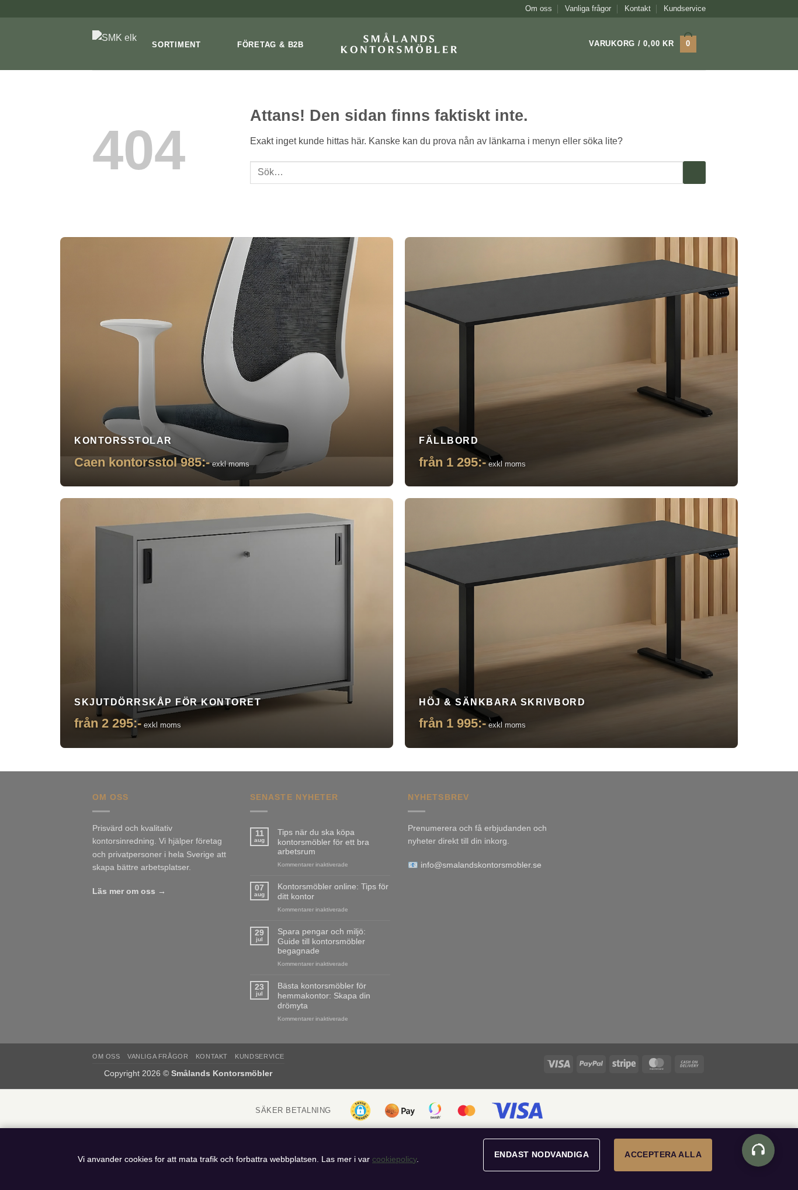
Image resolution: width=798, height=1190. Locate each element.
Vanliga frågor (588, 8)
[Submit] (694, 172)
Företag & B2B (270, 44)
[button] (643, 44)
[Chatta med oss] (758, 1150)
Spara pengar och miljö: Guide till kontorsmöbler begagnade (321, 941)
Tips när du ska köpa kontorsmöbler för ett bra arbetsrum (323, 842)
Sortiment (176, 44)
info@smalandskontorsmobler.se (481, 864)
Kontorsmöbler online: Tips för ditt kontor (332, 891)
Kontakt (637, 8)
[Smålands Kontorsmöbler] (117, 43)
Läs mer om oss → (129, 891)
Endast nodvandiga (541, 1154)
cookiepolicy (394, 1159)
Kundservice (685, 8)
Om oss (538, 8)
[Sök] (557, 44)
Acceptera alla (663, 1154)
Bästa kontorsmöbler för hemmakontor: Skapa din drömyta (323, 995)
